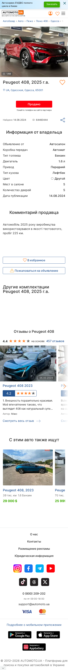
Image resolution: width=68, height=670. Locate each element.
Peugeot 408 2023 (18, 386)
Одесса (55, 21)
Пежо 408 (42, 21)
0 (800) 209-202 (34, 593)
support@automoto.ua (34, 604)
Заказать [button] (51, 4)
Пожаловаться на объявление (36, 270)
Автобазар (9, 21)
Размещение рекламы (34, 548)
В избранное (36, 260)
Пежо (29, 21)
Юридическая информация (34, 556)
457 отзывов (55, 341)
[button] (64, 13)
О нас (34, 534)
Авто (21, 21)
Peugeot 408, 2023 (18, 490)
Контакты (34, 541)
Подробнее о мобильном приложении (34, 625)
